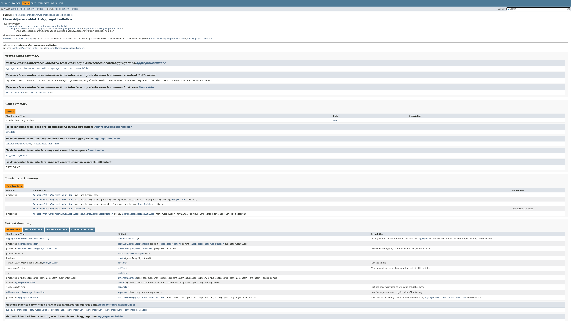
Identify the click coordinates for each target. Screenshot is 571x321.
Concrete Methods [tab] (82, 229)
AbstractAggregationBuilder (27, 48)
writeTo (143, 310)
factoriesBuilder (42, 144)
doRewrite (123, 248)
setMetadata (57, 310)
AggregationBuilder (174, 38)
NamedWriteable (11, 38)
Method (39, 9)
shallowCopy (124, 297)
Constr (30, 9)
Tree (33, 3)
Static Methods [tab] (33, 229)
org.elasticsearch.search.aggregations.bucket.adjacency (43, 15)
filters (122, 263)
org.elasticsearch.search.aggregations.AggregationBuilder (38, 26)
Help (61, 3)
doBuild (122, 244)
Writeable (26, 38)
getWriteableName (39, 310)
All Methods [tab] (13, 229)
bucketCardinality (128, 238)
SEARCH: (502, 9)
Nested (14, 9)
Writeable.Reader (15, 92)
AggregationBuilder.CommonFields (69, 68)
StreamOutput (137, 253)
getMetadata (20, 310)
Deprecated (43, 3)
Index (54, 3)
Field (22, 9)
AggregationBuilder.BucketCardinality (27, 68)
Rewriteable (155, 38)
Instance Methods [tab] (56, 229)
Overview (5, 3)
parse (121, 282)
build (9, 310)
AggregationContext (138, 244)
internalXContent (127, 278)
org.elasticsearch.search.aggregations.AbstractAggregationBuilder (46, 28)
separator (123, 287)
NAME (335, 120)
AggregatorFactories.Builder (138, 214)
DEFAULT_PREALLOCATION (18, 144)
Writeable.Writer (40, 92)
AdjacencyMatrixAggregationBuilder (103, 28)
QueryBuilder (178, 199)
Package (16, 3)
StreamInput (80, 208)
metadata (10, 132)
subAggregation (74, 310)
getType (122, 268)
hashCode (122, 273)
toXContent (131, 310)
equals (121, 258)
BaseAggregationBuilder (200, 38)
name (57, 144)
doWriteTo (123, 253)
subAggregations (113, 310)
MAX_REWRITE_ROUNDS (16, 155)
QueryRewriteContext (141, 248)
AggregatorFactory (28, 244)
